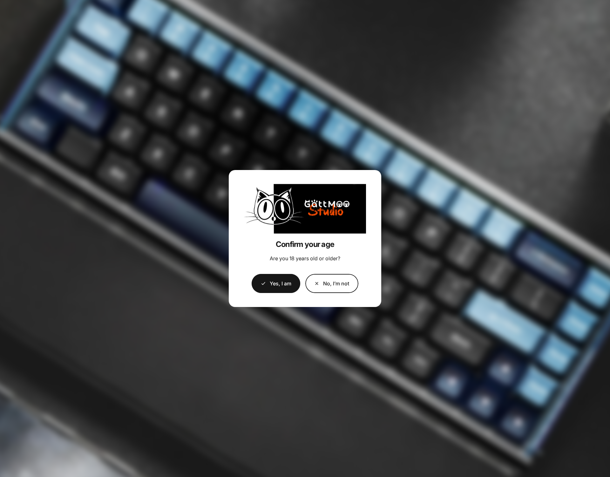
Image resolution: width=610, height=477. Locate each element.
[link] (331, 283)
